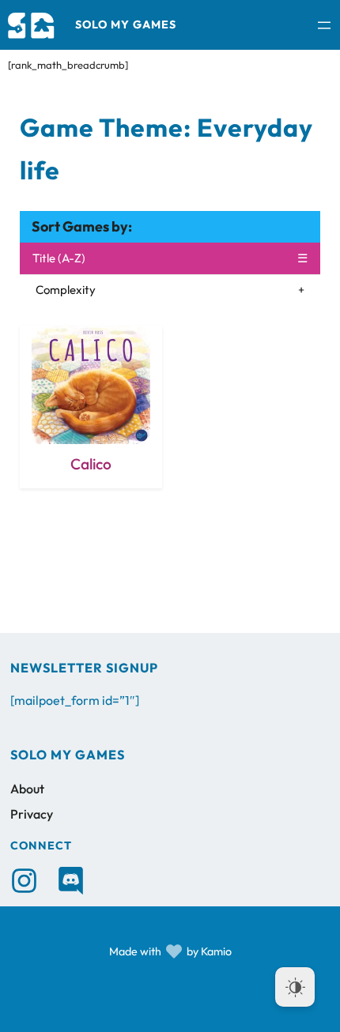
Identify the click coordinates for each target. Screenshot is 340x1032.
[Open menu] (324, 25)
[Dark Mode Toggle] (295, 987)
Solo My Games (125, 24)
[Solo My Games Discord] (71, 881)
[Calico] (91, 407)
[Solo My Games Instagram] (24, 881)
